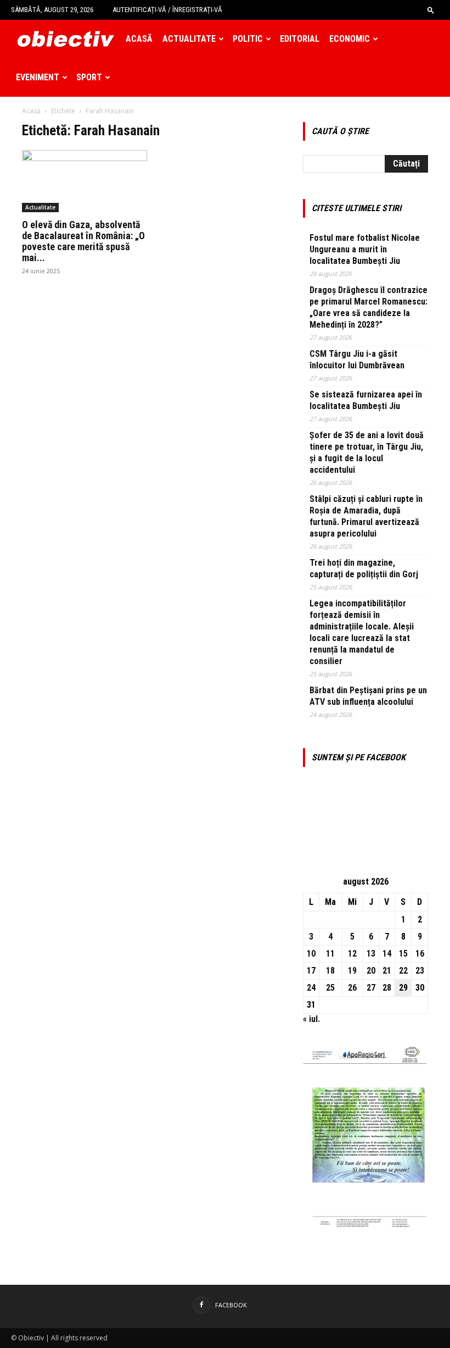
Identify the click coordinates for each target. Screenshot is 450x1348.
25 (330, 987)
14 (387, 953)
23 (419, 970)
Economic (349, 39)
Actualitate (189, 39)
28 (387, 987)
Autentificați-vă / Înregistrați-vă (167, 9)
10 (311, 953)
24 (311, 987)
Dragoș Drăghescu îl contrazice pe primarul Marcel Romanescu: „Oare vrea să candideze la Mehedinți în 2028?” (369, 307)
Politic (248, 39)
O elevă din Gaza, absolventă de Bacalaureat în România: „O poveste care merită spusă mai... (83, 241)
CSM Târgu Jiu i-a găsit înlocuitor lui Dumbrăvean (357, 360)
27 (371, 987)
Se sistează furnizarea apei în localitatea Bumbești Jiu (366, 400)
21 (387, 970)
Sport (89, 77)
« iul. (311, 1019)
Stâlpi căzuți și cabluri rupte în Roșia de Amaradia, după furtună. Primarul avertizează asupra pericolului (366, 516)
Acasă (139, 39)
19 (352, 970)
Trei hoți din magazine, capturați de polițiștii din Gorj (364, 568)
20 (371, 970)
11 (330, 953)
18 (330, 970)
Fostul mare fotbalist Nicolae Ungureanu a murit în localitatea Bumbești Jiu (365, 249)
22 (403, 970)
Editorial (299, 39)
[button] (431, 9)
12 (352, 953)
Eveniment (37, 77)
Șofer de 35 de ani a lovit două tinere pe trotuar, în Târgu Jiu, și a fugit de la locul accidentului (367, 452)
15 (403, 953)
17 (311, 970)
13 (371, 953)
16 (419, 953)
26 (352, 987)
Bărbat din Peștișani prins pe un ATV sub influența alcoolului (368, 696)
